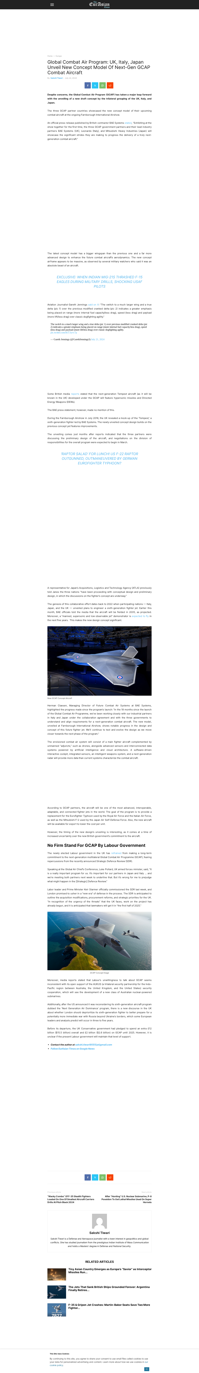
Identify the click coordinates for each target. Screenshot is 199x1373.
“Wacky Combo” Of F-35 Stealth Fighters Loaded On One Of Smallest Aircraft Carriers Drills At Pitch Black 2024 (70, 1199)
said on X (93, 304)
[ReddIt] (110, 85)
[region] (99, 33)
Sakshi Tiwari (57, 78)
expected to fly (140, 616)
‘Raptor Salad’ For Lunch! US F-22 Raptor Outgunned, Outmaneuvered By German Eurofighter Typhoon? (99, 458)
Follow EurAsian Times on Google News (73, 1048)
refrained (116, 853)
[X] (95, 85)
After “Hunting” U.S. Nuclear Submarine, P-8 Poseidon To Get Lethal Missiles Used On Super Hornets (127, 1199)
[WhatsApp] (102, 85)
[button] (52, 4)
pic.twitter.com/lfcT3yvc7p (64, 332)
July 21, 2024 (97, 339)
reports (75, 393)
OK (147, 1369)
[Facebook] (88, 85)
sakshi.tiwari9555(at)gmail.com (93, 1044)
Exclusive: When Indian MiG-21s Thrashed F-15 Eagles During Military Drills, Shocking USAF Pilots (99, 281)
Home (50, 56)
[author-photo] (99, 1228)
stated (128, 122)
